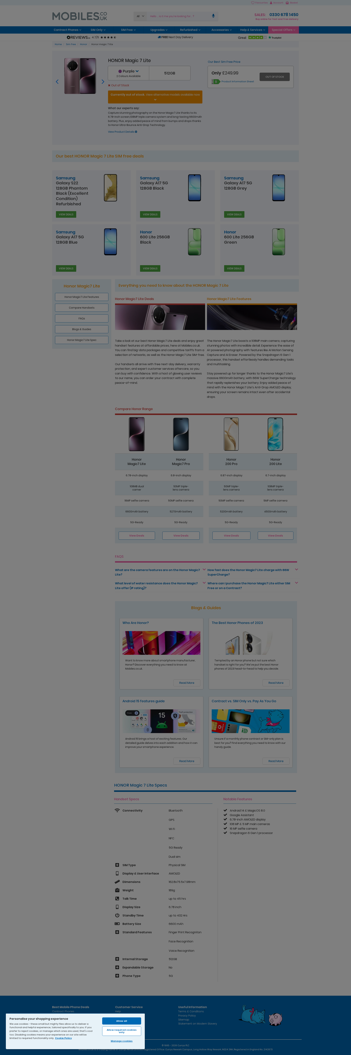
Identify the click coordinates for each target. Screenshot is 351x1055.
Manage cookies (122, 1041)
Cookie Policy (63, 1038)
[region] (75, 1031)
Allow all (121, 1021)
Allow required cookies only (122, 1031)
